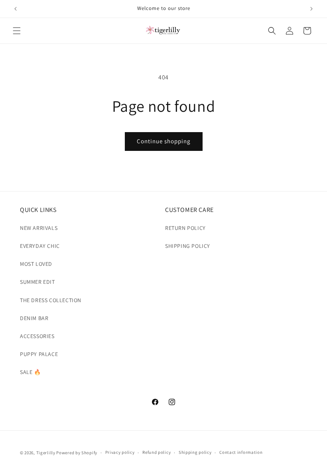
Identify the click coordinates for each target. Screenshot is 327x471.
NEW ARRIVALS (38, 228)
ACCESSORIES (37, 336)
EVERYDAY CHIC (40, 245)
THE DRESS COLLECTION (50, 300)
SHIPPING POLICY (187, 245)
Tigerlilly (45, 452)
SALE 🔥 (30, 372)
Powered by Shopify (76, 452)
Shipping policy (195, 452)
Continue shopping (164, 141)
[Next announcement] (311, 9)
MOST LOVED (36, 263)
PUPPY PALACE (39, 354)
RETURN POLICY (185, 228)
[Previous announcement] (15, 9)
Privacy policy (120, 452)
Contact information (240, 452)
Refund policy (156, 452)
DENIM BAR (34, 318)
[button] (17, 31)
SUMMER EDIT (37, 281)
